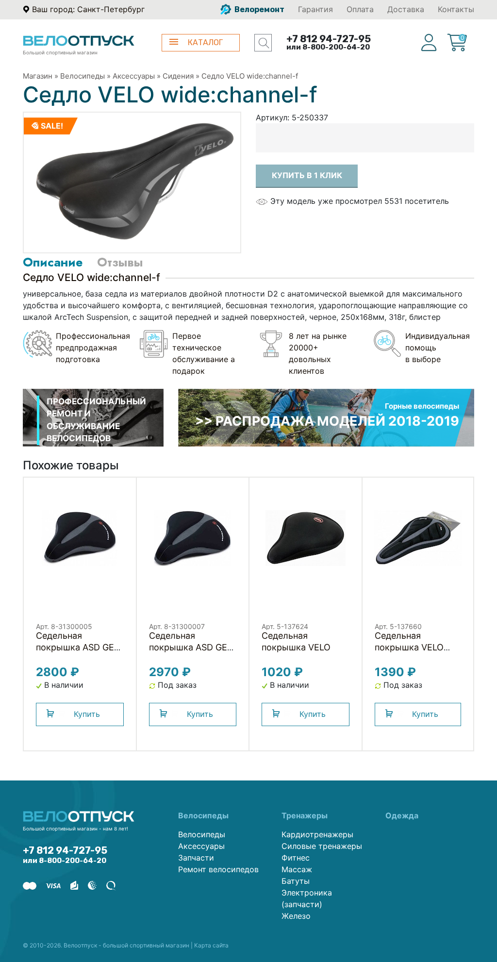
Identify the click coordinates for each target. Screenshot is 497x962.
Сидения (178, 76)
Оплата (360, 9)
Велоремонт (258, 9)
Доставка (405, 9)
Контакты (456, 9)
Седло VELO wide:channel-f (249, 76)
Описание (53, 262)
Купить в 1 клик (307, 175)
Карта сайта (211, 945)
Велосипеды (82, 76)
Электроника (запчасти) (307, 898)
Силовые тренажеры (322, 846)
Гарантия (315, 9)
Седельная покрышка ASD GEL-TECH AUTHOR (79, 647)
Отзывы (120, 262)
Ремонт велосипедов (218, 869)
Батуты (296, 881)
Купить (87, 714)
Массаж (297, 869)
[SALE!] (132, 181)
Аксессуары (134, 76)
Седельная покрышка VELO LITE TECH (409, 647)
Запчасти (196, 857)
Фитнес (296, 857)
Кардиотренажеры (317, 834)
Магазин (37, 76)
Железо (296, 916)
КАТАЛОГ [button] (205, 42)
